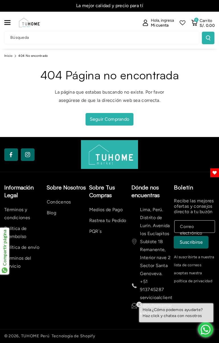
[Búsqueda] (208, 38)
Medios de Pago (106, 209)
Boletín (183, 187)
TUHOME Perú (35, 336)
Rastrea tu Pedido (107, 220)
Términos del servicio (17, 262)
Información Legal (19, 191)
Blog (51, 212)
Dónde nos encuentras (145, 191)
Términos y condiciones (17, 213)
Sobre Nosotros (66, 187)
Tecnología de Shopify (73, 336)
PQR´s (95, 231)
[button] (10, 22)
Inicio (8, 56)
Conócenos (59, 202)
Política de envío (21, 247)
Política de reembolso (15, 232)
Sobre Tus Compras (102, 191)
